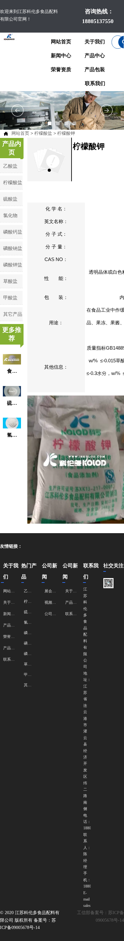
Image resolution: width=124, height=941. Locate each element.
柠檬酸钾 (66, 133)
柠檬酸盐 (43, 133)
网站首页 (20, 133)
